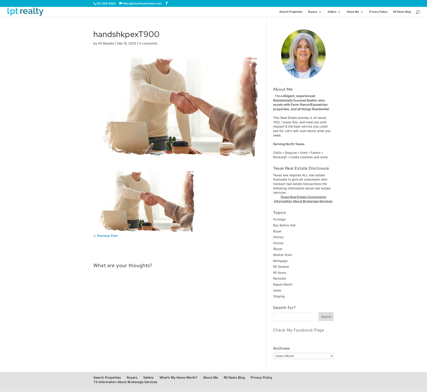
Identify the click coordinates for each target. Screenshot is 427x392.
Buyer (277, 231)
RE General (281, 266)
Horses (278, 243)
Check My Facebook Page (298, 330)
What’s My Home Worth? (178, 377)
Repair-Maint (282, 284)
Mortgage (280, 261)
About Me (353, 11)
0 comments (148, 43)
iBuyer (277, 249)
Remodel (279, 278)
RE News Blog (402, 11)
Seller (277, 290)
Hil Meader (106, 43)
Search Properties (290, 11)
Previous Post (105, 236)
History (278, 237)
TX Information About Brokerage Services (125, 382)
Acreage (279, 219)
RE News (279, 272)
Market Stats (282, 255)
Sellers (332, 11)
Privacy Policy (378, 11)
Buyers (312, 11)
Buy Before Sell (284, 225)
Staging (279, 296)
